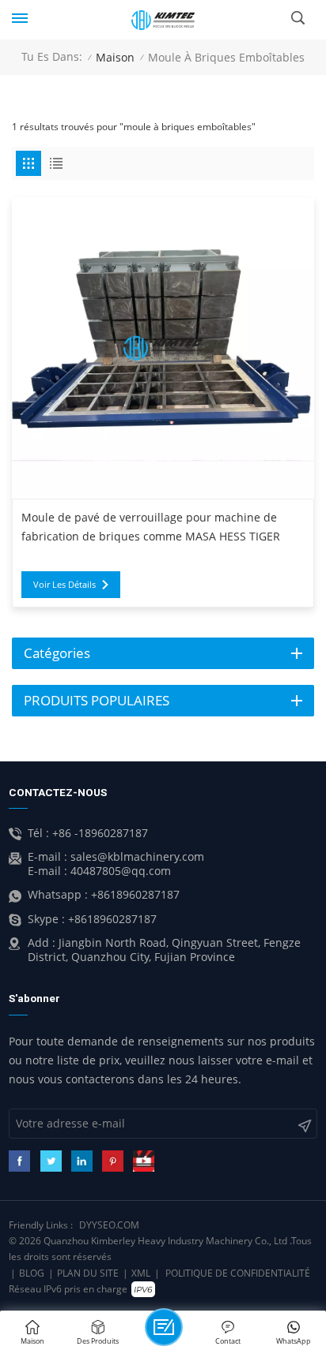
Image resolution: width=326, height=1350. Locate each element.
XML (140, 1273)
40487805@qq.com (120, 871)
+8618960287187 (135, 895)
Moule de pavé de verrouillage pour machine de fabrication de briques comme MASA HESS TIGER (150, 527)
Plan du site (88, 1273)
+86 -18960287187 (100, 833)
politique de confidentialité (237, 1273)
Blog (31, 1273)
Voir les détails (64, 584)
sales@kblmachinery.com (137, 857)
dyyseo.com (109, 1225)
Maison (115, 57)
